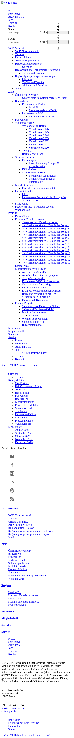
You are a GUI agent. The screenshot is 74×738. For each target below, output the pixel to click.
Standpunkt (21, 203)
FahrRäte (34, 107)
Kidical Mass (29, 169)
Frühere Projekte (24, 303)
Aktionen (34, 315)
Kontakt (12, 26)
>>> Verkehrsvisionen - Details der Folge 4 (45, 234)
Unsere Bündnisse (25, 57)
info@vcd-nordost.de (12, 708)
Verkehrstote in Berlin (34, 125)
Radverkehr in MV (32, 113)
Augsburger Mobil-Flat (34, 272)
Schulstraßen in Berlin (34, 172)
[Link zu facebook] (12, 467)
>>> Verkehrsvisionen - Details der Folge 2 (45, 228)
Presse (11, 10)
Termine (12, 22)
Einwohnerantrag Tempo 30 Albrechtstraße (44, 165)
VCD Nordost (16, 48)
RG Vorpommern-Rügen (28, 386)
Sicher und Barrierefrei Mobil (38, 309)
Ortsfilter (13, 373)
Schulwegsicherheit (25, 156)
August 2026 (22, 429)
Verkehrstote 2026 (39, 128)
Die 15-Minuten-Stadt (34, 287)
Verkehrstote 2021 (39, 144)
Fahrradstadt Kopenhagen (36, 300)
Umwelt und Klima (25, 414)
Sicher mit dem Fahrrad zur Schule (41, 306)
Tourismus (21, 411)
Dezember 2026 (24, 442)
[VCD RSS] (12, 501)
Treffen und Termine (33, 73)
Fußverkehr (21, 119)
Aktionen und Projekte (34, 85)
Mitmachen (14, 328)
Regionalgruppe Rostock (28, 63)
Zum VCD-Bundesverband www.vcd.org (26, 735)
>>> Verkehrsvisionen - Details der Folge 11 (46, 256)
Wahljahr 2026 (23, 209)
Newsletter (14, 13)
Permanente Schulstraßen (42, 175)
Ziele (11, 91)
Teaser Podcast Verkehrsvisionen (40, 222)
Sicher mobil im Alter (33, 321)
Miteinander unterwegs (34, 312)
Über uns (27, 66)
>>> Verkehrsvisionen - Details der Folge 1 (45, 225)
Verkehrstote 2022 (39, 141)
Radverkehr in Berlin (33, 104)
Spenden (13, 334)
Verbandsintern (23, 423)
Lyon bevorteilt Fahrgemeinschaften (41, 290)
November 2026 (24, 439)
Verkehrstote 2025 (39, 132)
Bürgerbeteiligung (32, 324)
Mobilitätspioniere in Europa (30, 268)
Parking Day (22, 216)
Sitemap (12, 729)
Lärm (25, 194)
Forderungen (29, 160)
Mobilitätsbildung (24, 401)
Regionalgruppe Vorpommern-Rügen (35, 76)
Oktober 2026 (22, 436)
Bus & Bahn (22, 392)
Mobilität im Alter (24, 184)
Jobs (10, 19)
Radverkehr (21, 101)
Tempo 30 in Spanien (33, 278)
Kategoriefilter (16, 380)
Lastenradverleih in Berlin (43, 110)
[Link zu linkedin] (12, 484)
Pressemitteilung (24, 420)
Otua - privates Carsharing (36, 284)
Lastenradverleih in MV (42, 116)
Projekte (12, 212)
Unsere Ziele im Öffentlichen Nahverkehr (44, 97)
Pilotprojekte (36, 181)
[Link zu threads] (12, 493)
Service (12, 337)
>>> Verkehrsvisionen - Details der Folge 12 (46, 259)
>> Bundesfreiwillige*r (34, 352)
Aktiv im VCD (16, 16)
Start (3, 364)
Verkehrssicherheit (25, 122)
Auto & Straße (23, 389)
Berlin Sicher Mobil (33, 153)
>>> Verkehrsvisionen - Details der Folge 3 (45, 231)
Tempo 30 (27, 150)
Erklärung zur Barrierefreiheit (24, 722)
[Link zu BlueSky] (12, 459)
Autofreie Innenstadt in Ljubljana (40, 275)
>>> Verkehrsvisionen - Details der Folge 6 (45, 240)
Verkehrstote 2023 (39, 138)
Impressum (14, 719)
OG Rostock (22, 383)
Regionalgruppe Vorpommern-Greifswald (37, 69)
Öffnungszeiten (9, 711)
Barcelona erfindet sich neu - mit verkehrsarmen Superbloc (39, 295)
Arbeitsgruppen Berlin (27, 60)
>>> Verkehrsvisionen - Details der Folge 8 (45, 247)
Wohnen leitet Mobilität (34, 318)
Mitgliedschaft (16, 331)
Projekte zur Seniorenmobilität (38, 188)
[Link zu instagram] (12, 476)
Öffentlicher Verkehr (26, 94)
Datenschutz (15, 726)
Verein (18, 88)
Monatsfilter (14, 426)
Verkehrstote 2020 (39, 147)
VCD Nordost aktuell (27, 51)
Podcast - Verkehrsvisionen (30, 219)
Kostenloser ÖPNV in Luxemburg (41, 281)
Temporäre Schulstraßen (42, 178)
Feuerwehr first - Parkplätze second (34, 206)
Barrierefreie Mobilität (27, 405)
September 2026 (24, 433)
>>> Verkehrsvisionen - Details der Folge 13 (46, 262)
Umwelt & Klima (24, 191)
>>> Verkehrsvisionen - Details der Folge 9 (45, 250)
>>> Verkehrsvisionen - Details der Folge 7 (45, 244)
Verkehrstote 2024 (39, 135)
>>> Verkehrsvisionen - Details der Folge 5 (45, 237)
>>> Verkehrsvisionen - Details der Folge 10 (46, 253)
